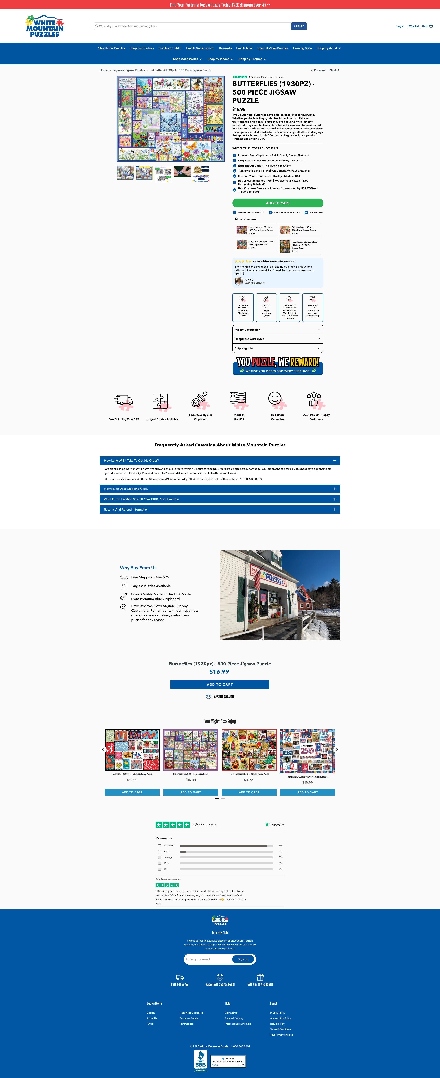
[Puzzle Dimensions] (163, 174)
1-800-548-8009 (249, 192)
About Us (152, 1018)
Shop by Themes (251, 59)
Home (104, 70)
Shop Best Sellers (142, 48)
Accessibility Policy (280, 1018)
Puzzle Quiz (244, 48)
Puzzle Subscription (200, 48)
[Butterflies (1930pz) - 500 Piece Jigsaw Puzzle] (125, 174)
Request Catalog (234, 1018)
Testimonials (186, 1023)
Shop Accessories (186, 59)
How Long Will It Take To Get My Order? (131, 460)
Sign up (243, 959)
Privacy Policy (277, 1012)
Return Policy (277, 1023)
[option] (171, 119)
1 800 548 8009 (240, 1046)
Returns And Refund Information (126, 509)
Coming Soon (302, 48)
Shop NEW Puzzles (111, 48)
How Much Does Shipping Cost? (126, 489)
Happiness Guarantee (191, 1012)
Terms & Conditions (280, 1029)
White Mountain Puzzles (215, 1046)
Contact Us (231, 1012)
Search (151, 1012)
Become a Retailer (189, 1018)
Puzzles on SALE (170, 48)
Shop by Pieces (219, 59)
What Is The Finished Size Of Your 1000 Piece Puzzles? (141, 499)
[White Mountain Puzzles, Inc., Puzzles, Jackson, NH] (200, 1062)
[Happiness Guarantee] (201, 174)
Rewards (225, 48)
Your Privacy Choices (281, 1034)
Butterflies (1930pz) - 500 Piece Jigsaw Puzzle (180, 70)
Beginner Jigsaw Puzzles (129, 70)
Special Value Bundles (272, 48)
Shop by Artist (327, 48)
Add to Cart (278, 203)
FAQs (150, 1023)
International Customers (238, 1023)
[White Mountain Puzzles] (44, 26)
